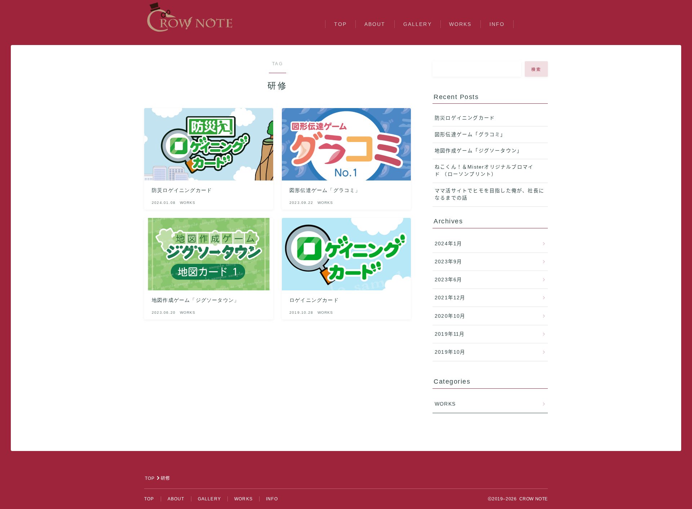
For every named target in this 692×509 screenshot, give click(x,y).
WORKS (460, 24)
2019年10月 (450, 352)
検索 (536, 69)
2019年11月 (450, 334)
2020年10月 (450, 316)
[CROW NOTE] (190, 17)
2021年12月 (450, 297)
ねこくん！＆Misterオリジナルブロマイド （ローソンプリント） (484, 170)
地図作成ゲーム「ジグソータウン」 (478, 150)
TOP (340, 24)
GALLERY (417, 24)
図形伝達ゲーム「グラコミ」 (470, 134)
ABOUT (375, 24)
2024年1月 (448, 243)
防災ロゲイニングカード (465, 118)
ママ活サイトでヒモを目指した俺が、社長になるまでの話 (489, 194)
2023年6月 (448, 279)
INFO (497, 24)
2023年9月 (448, 261)
